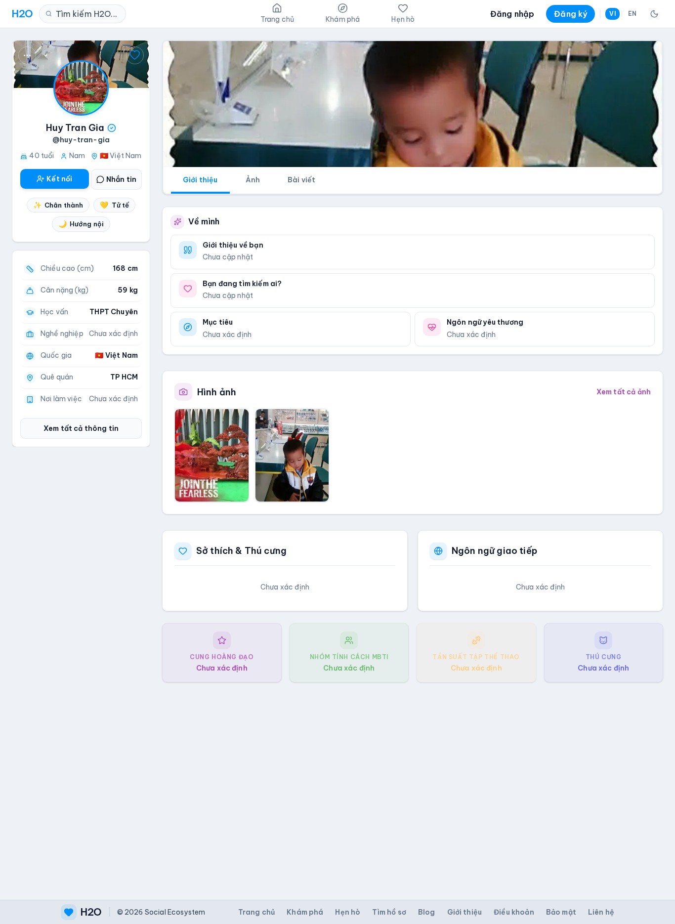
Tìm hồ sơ (389, 912)
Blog (426, 912)
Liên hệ (601, 912)
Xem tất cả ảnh (623, 391)
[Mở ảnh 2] (292, 455)
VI (612, 13)
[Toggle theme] (654, 14)
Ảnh (253, 179)
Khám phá (305, 912)
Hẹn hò (347, 912)
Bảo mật (561, 912)
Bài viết (301, 179)
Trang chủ (256, 912)
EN (632, 13)
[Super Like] (135, 55)
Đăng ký (570, 14)
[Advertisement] (412, 783)
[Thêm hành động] (27, 55)
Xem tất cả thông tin (81, 428)
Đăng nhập (512, 14)
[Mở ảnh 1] (211, 455)
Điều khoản (514, 912)
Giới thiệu (200, 179)
